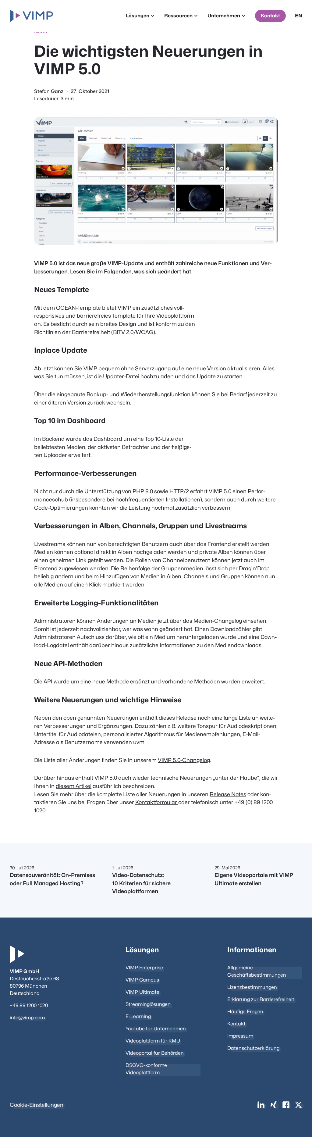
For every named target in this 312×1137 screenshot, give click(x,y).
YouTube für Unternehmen (156, 1029)
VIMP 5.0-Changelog (184, 760)
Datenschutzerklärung (253, 1048)
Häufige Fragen (245, 1011)
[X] (298, 1105)
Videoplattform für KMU (153, 1041)
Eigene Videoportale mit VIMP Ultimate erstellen (253, 879)
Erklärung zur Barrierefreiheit (260, 999)
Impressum (240, 1036)
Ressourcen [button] (178, 16)
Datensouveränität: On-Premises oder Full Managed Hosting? (52, 879)
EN (298, 16)
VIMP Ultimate (142, 992)
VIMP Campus (142, 980)
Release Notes (228, 794)
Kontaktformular (156, 802)
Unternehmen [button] (223, 16)
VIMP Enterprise (144, 968)
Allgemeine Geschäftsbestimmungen (256, 971)
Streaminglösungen (148, 1004)
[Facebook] (286, 1105)
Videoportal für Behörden (155, 1053)
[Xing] (273, 1105)
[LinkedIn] (261, 1105)
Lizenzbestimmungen (252, 987)
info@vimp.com (27, 1018)
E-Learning (138, 1016)
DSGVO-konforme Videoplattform (146, 1068)
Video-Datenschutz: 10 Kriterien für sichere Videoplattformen (141, 883)
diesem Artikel (73, 786)
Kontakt (270, 16)
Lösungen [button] (137, 16)
